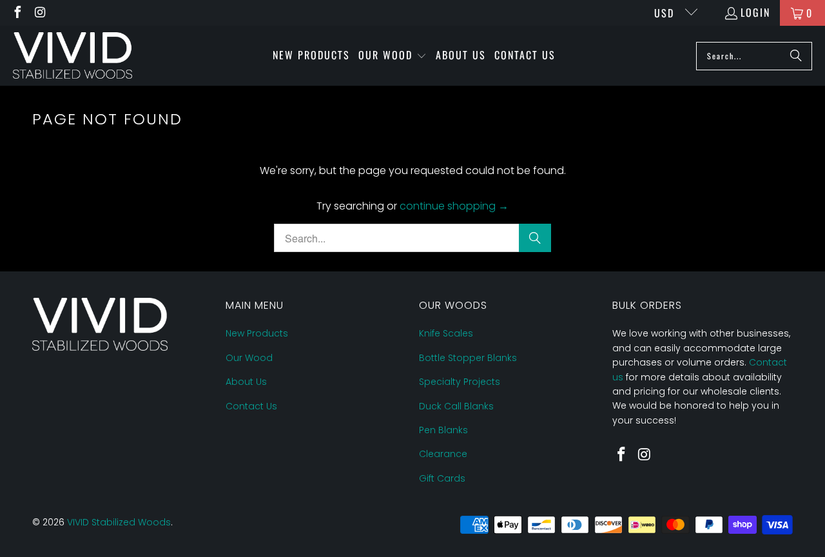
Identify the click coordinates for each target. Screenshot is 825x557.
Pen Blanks (443, 430)
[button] (392, 56)
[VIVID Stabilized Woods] (72, 55)
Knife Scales (446, 333)
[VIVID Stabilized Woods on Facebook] (17, 13)
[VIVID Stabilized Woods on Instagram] (40, 13)
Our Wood (249, 357)
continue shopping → (454, 206)
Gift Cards (442, 478)
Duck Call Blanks (456, 406)
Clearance (443, 453)
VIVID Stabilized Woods (119, 522)
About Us (246, 381)
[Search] (796, 56)
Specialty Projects (459, 381)
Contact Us (251, 406)
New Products (257, 333)
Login (755, 12)
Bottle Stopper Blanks (468, 357)
